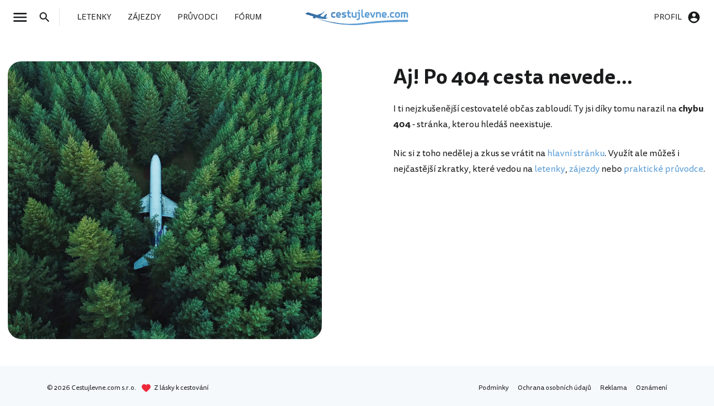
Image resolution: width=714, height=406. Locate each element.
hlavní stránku (576, 153)
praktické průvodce (663, 169)
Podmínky (494, 388)
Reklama (613, 388)
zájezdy (584, 169)
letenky (549, 169)
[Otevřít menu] (23, 17)
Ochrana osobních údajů (554, 388)
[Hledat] (48, 17)
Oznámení (651, 388)
